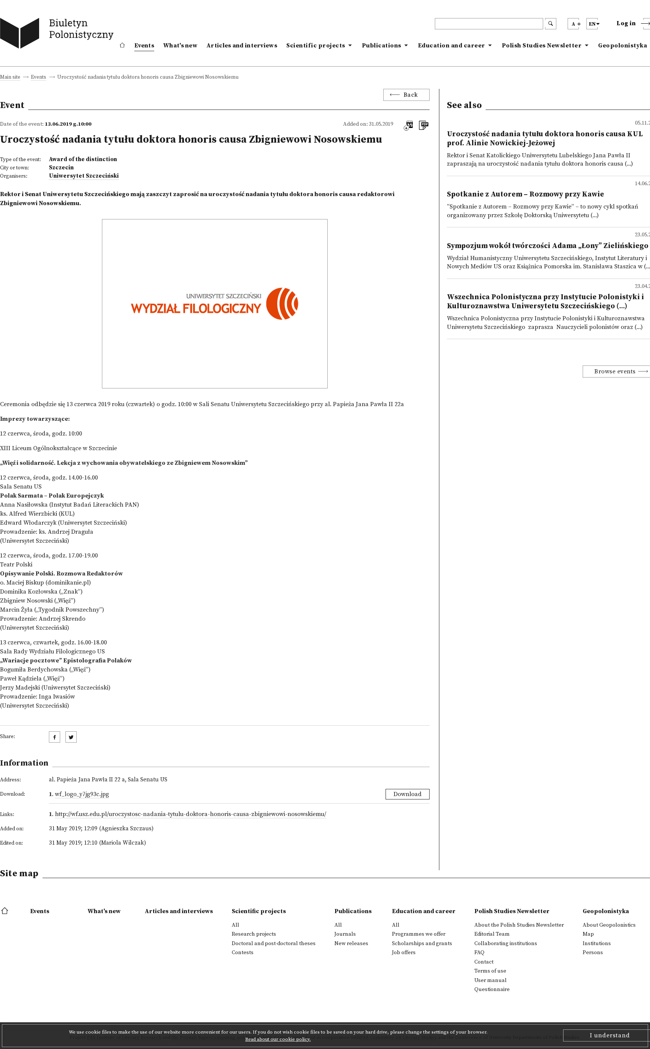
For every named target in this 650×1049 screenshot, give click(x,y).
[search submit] (550, 23)
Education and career (451, 45)
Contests (243, 952)
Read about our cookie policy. (278, 1039)
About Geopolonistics (609, 925)
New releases (351, 943)
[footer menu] (5, 911)
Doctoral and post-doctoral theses (274, 943)
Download (407, 794)
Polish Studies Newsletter (542, 45)
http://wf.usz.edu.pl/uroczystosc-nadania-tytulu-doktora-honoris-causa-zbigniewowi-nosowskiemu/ (190, 814)
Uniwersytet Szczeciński (84, 176)
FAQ (479, 952)
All (235, 925)
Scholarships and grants (422, 943)
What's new (180, 45)
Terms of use (490, 971)
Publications (381, 45)
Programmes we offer (418, 934)
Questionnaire (492, 989)
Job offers (404, 952)
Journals (345, 934)
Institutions (597, 943)
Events (144, 45)
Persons (593, 952)
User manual (490, 980)
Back (411, 95)
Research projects (254, 934)
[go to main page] (58, 34)
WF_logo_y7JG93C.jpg (82, 794)
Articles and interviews (242, 45)
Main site (10, 78)
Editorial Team (492, 934)
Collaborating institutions (505, 943)
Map (588, 934)
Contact (484, 962)
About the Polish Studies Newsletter (519, 925)
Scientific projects (315, 45)
